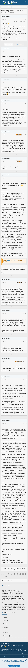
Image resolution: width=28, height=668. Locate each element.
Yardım (2, 646)
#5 (26, 134)
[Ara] (14, 656)
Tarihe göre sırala (8, 44)
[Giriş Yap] (4, 656)
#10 (26, 341)
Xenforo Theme (20, 653)
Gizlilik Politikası (7, 639)
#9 (26, 313)
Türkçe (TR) (6, 643)
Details (15, 651)
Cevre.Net (5, 617)
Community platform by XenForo (13, 649)
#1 (26, 19)
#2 (26, 51)
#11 (26, 361)
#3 (26, 82)
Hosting (5, 623)
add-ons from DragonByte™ (17, 650)
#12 (26, 379)
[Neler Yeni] (23, 656)
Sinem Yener (5, 12)
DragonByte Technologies (8, 651)
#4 (26, 103)
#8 (26, 282)
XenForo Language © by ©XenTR (7, 653)
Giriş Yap (8, 260)
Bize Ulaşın (6, 632)
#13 (26, 423)
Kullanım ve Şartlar (8, 636)
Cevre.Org (5, 620)
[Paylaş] (24, 19)
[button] (1, 643)
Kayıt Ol (14, 260)
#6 (26, 161)
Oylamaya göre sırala (18, 44)
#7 (26, 178)
